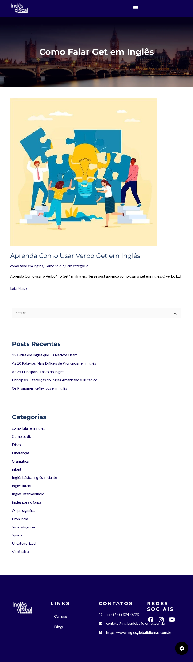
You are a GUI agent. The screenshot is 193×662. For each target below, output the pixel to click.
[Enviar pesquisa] (175, 313)
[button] (136, 8)
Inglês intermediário (28, 494)
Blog (58, 627)
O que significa (23, 510)
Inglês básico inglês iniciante (34, 477)
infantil (17, 469)
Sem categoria (23, 527)
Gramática (20, 461)
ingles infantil (22, 486)
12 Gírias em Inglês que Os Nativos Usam (44, 355)
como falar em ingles (28, 428)
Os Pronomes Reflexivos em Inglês (39, 388)
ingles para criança (26, 502)
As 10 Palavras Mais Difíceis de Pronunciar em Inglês (54, 363)
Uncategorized (24, 543)
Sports (17, 535)
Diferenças (20, 453)
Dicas (16, 445)
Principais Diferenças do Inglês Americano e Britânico (54, 380)
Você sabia (20, 551)
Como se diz (22, 436)
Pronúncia (20, 519)
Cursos (60, 616)
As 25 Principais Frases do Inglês (38, 372)
